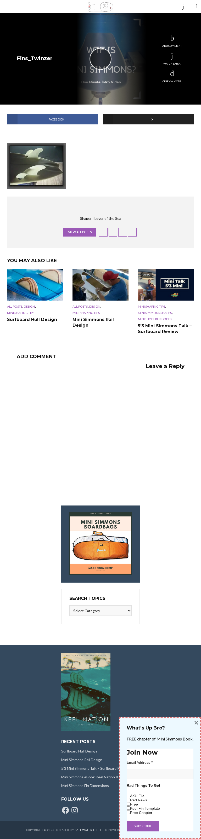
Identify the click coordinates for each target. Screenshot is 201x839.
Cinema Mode (172, 81)
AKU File (137, 796)
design (29, 306)
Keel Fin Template (145, 808)
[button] (36, 166)
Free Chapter (141, 813)
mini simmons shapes (155, 313)
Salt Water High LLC (91, 829)
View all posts (80, 232)
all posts (14, 306)
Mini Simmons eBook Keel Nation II (89, 777)
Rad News (138, 800)
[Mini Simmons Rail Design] (100, 285)
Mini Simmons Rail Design (93, 322)
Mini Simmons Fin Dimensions (85, 785)
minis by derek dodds (155, 319)
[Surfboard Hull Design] (35, 285)
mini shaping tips (20, 313)
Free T (135, 804)
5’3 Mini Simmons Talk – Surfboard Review (165, 328)
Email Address (140, 762)
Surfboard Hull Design (32, 319)
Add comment (172, 45)
